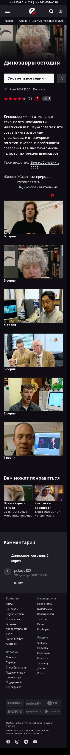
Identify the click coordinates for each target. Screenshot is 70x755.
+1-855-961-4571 (21, 2)
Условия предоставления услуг (16, 629)
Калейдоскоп (45, 614)
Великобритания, (44, 162)
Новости (42, 658)
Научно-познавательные (37, 187)
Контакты (12, 609)
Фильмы (42, 643)
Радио (41, 624)
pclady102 (22, 570)
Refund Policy (14, 638)
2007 (34, 168)
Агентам (11, 643)
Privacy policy (14, 619)
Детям (41, 668)
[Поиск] (51, 11)
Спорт (41, 673)
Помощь (11, 657)
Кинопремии (44, 609)
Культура (39, 89)
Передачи (43, 653)
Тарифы (11, 662)
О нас (9, 604)
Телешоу (43, 663)
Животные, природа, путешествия (34, 179)
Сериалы (42, 648)
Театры (42, 619)
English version (15, 614)
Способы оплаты (16, 667)
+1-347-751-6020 (46, 2)
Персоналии (44, 604)
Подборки (43, 629)
